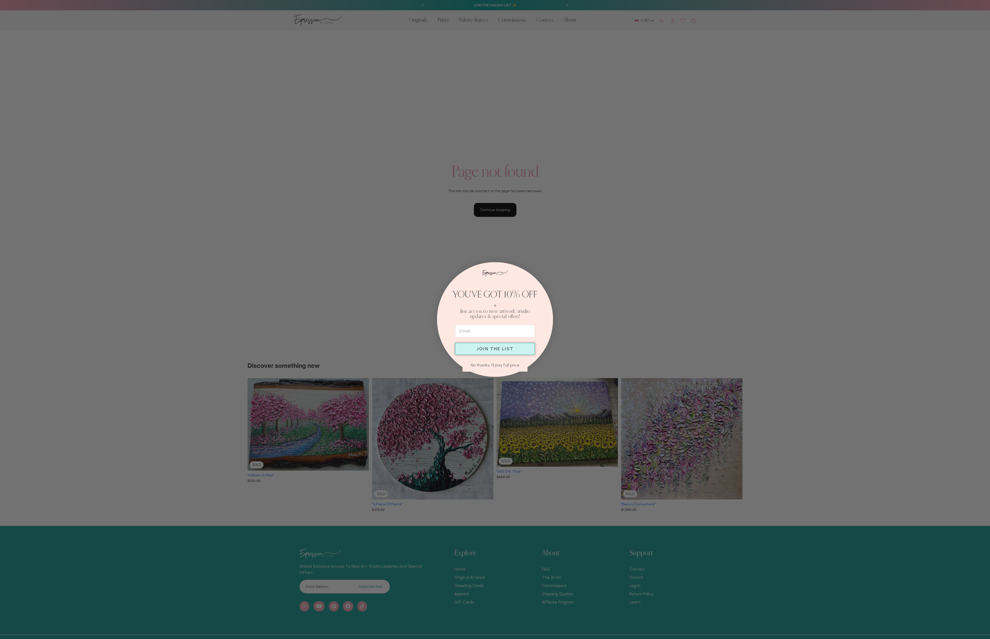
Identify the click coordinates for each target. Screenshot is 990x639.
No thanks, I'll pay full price (495, 365)
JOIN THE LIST (495, 349)
